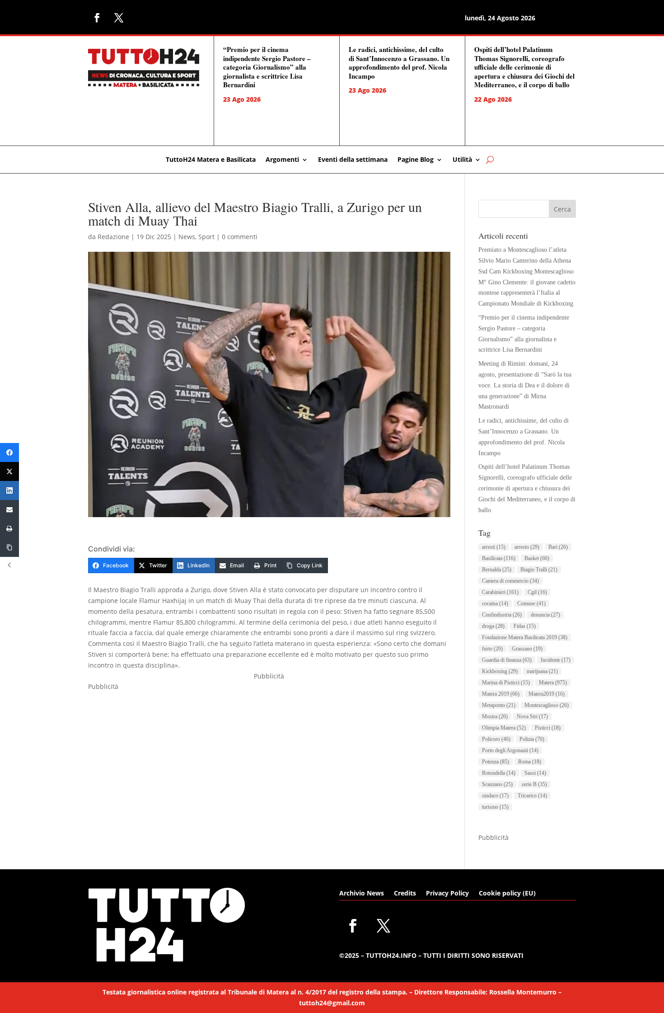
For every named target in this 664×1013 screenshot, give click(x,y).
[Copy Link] (9, 547)
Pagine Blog (415, 160)
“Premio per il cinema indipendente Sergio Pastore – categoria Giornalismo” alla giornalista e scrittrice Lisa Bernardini (267, 67)
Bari (558, 547)
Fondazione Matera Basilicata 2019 (524, 637)
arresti (493, 547)
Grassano (527, 648)
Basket (536, 558)
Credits (405, 893)
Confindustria (502, 615)
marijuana (542, 671)
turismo (495, 807)
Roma (529, 762)
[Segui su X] (119, 18)
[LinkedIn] (9, 490)
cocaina (495, 603)
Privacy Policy (447, 893)
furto (492, 648)
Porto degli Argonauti (510, 750)
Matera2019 (546, 694)
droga (493, 626)
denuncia (545, 615)
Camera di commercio (510, 581)
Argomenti (282, 160)
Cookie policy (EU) (507, 893)
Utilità (462, 160)
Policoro (496, 739)
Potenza (495, 762)
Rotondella (498, 773)
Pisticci (548, 728)
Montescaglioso (546, 705)
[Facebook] (9, 452)
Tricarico (532, 795)
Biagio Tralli (538, 569)
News (186, 236)
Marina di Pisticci (506, 682)
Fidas (525, 626)
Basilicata (498, 558)
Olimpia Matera (504, 728)
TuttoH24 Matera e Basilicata (211, 160)
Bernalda (496, 569)
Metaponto (498, 705)
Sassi (535, 773)
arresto (526, 547)
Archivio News (361, 893)
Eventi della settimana (353, 160)
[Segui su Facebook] (97, 18)
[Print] (9, 528)
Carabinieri (500, 592)
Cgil (537, 592)
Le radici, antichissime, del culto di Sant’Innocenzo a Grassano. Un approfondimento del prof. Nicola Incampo (399, 62)
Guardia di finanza (507, 660)
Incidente (555, 660)
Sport (206, 236)
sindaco (495, 795)
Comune (531, 603)
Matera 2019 (500, 694)
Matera (553, 682)
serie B (534, 784)
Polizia (531, 739)
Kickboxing (500, 671)
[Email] (9, 509)
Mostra (495, 716)
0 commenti (239, 236)
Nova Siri (532, 716)
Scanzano (497, 784)
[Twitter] (9, 471)
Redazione (113, 236)
